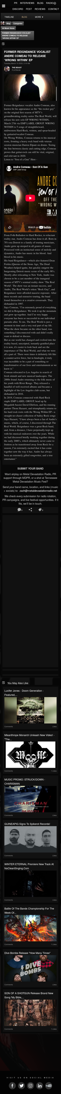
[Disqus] (30, 554)
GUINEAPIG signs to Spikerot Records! (27, 824)
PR (15, 3)
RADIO (49, 3)
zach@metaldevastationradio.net (38, 490)
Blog (8, 23)
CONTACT (53, 9)
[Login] (54, 3)
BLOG (40, 3)
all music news (8, 28)
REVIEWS (40, 9)
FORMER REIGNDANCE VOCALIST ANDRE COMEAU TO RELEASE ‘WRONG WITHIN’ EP (16, 35)
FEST (29, 9)
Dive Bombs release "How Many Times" (27, 953)
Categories (17, 23)
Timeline (9, 16)
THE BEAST (17, 67)
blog (24, 16)
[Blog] (3, 43)
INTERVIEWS (27, 3)
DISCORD (17, 9)
